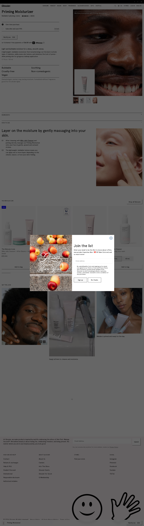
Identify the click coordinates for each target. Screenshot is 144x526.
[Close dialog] (111, 238)
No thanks (94, 280)
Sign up (80, 280)
